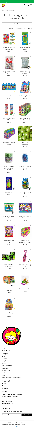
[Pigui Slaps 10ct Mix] (9, 183)
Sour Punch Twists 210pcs (8, 217)
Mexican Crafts (6, 370)
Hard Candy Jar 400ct (25, 167)
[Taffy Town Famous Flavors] (9, 62)
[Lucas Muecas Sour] (9, 87)
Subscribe (27, 415)
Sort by (17, 28)
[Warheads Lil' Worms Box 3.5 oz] (25, 207)
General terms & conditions (10, 396)
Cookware (5, 368)
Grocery (4, 375)
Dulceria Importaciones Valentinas (12, 394)
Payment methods (7, 401)
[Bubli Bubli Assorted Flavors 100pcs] (9, 38)
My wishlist (5, 388)
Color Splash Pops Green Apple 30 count (8, 168)
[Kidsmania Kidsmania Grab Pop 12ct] (25, 255)
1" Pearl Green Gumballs (25, 143)
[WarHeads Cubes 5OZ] (9, 231)
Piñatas (4, 363)
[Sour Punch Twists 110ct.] (25, 183)
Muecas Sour (9, 96)
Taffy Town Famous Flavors (9, 72)
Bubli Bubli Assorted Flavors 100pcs (9, 48)
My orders (5, 386)
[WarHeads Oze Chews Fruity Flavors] (25, 231)
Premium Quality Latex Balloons (11, 377)
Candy (3, 356)
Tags (7, 10)
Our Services (5, 373)
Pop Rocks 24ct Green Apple (8, 265)
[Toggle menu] (30, 5)
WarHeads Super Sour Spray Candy (25, 119)
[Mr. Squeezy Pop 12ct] (25, 87)
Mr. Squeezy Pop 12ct (25, 96)
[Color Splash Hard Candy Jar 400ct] (25, 157)
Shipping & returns (7, 403)
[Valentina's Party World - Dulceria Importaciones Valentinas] (3, 5)
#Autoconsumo (6, 408)
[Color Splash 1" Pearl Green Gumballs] (25, 133)
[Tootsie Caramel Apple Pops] (25, 280)
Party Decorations (7, 366)
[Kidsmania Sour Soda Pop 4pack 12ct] (9, 304)
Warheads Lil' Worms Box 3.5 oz (25, 217)
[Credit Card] (17, 426)
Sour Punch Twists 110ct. (25, 193)
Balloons (4, 358)
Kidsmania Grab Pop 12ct (25, 265)
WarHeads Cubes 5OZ (9, 241)
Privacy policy (5, 399)
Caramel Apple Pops (25, 289)
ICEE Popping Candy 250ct (9, 119)
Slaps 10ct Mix (9, 192)
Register (4, 383)
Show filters (17, 24)
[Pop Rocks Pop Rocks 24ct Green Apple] (9, 255)
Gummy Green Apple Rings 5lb (25, 72)
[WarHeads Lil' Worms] (9, 133)
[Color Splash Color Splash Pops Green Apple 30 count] (9, 157)
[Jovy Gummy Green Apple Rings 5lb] (25, 62)
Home (3, 10)
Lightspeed (23, 424)
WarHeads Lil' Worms (9, 142)
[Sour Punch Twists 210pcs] (9, 207)
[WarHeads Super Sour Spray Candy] (25, 109)
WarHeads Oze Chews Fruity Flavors (25, 241)
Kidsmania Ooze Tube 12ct (9, 289)
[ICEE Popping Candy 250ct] (9, 109)
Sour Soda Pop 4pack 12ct (9, 313)
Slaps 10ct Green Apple (25, 48)
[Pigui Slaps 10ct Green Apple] (25, 38)
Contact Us (5, 406)
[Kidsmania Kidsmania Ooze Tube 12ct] (9, 280)
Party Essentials (6, 361)
